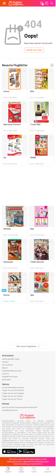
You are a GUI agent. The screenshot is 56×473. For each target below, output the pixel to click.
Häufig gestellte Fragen (11, 359)
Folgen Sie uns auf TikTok (12, 399)
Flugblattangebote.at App (11, 371)
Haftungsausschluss (14, 462)
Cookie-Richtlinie (36, 464)
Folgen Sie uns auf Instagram (13, 393)
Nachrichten (6, 380)
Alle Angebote (7, 365)
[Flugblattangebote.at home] (16, 3)
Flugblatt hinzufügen (10, 377)
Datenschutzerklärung (21, 464)
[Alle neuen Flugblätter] (52, 65)
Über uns (5, 374)
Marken (5, 368)
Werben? (5, 362)
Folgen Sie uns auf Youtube (12, 396)
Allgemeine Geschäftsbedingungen (35, 462)
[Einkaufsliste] (47, 3)
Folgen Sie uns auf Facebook (13, 390)
